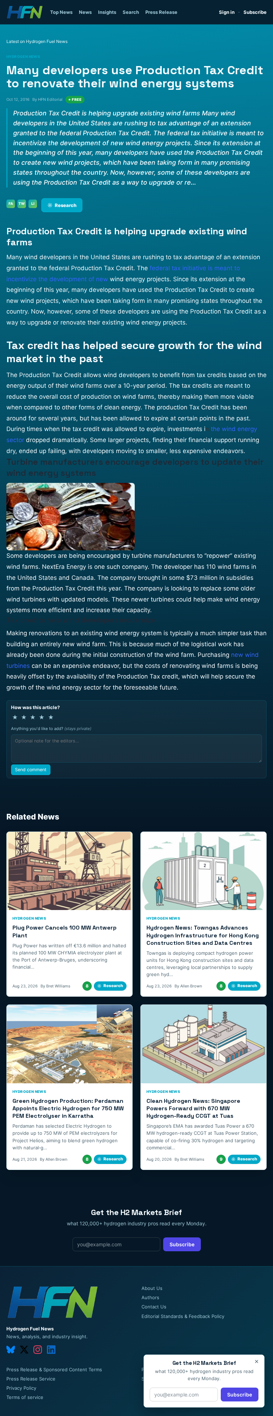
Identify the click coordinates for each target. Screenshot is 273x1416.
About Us (151, 1288)
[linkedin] (51, 1349)
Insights (107, 12)
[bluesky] (10, 1349)
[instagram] (37, 1349)
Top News (61, 12)
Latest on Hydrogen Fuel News (37, 41)
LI (32, 203)
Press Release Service (30, 1379)
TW (21, 203)
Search (131, 12)
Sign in (227, 12)
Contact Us (153, 1306)
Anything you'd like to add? (51, 728)
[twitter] (24, 1349)
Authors (150, 1297)
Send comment (31, 769)
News (85, 12)
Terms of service (24, 1397)
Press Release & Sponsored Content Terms (54, 1369)
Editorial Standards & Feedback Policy (182, 1316)
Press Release (161, 12)
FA (11, 203)
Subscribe (255, 12)
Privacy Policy (21, 1388)
